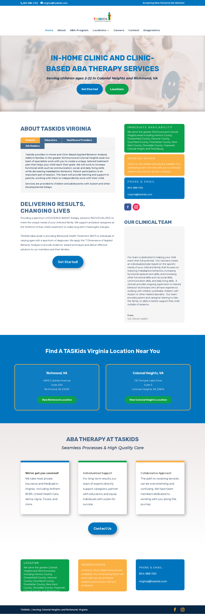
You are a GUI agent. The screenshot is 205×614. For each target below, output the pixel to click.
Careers (119, 30)
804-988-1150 (135, 187)
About (61, 30)
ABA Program (79, 30)
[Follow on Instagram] (136, 206)
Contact (133, 30)
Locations (99, 30)
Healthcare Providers (79, 140)
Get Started (90, 89)
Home (49, 30)
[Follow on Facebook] (127, 206)
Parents (30, 140)
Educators (51, 140)
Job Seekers (32, 146)
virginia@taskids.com (139, 194)
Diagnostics (152, 30)
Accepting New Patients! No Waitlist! (163, 3)
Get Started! (68, 262)
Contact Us (102, 528)
